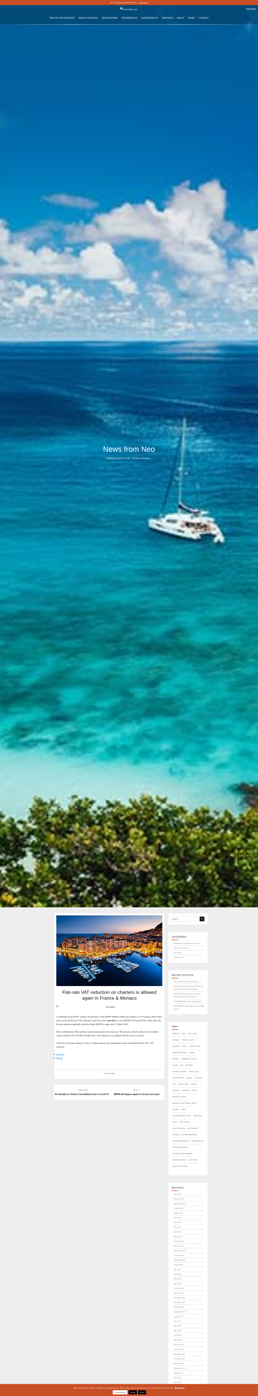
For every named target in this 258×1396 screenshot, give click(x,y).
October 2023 (179, 1307)
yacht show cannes (179, 1166)
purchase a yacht (179, 1096)
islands (175, 1065)
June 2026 (177, 1194)
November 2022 (179, 1358)
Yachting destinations (180, 1140)
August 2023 (178, 1316)
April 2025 (178, 1232)
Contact (203, 17)
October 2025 (179, 1208)
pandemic (176, 1090)
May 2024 (177, 1279)
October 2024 (179, 1255)
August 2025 (178, 1213)
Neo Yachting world (181, 948)
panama (194, 1084)
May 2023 (177, 1330)
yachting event (197, 1140)
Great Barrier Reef (179, 1052)
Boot (183, 1033)
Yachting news (109, 1073)
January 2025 (179, 1246)
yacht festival (192, 1128)
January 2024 (179, 1293)
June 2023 (177, 1326)
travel (183, 1109)
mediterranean (177, 1077)
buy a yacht (192, 1033)
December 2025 (179, 1203)
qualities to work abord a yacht (184, 1103)
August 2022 (178, 1373)
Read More (180, 1387)
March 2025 (178, 1236)
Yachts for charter (61, 17)
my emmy (198, 1077)
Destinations (110, 17)
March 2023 (178, 1340)
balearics (175, 1033)
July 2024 (177, 1269)
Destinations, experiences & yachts (186, 943)
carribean (176, 1039)
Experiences (129, 17)
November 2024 (179, 1250)
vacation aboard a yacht (181, 1115)
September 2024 (180, 1260)
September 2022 (180, 1368)
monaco (189, 1077)
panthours (186, 1090)
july (181, 1065)
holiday (191, 1052)
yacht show (193, 1159)
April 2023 (178, 1335)
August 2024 (178, 1264)
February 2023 (179, 1344)
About (180, 17)
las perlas (189, 1065)
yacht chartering (178, 1128)
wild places (198, 1115)
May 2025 (177, 1227)
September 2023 (180, 1311)
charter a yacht (188, 1039)
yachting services (179, 1159)
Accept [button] (132, 1392)
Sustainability (149, 17)
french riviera (195, 1046)
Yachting (175, 1134)
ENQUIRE (251, 8)
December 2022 (179, 1354)
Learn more (143, 2)
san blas (175, 1109)
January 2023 (179, 1349)
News (191, 17)
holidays (175, 1058)
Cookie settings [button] (120, 1392)
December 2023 (179, 1297)
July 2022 (177, 1377)
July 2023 (177, 1321)
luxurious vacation (179, 1071)
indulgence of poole (188, 1058)
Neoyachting (183, 1084)
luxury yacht (193, 1071)
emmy (184, 1046)
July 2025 (177, 1217)
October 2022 (179, 1363)
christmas (176, 1046)
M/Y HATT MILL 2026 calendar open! (188, 1001)
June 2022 (177, 1382)
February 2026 (179, 1199)
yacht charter (184, 1122)
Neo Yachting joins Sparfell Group (186, 981)
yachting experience (180, 1147)
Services (167, 17)
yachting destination (189, 1134)
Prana (194, 1090)
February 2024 (179, 1288)
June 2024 (177, 1274)
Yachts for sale (88, 17)
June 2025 (177, 1222)
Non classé (178, 952)
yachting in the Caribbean (182, 1153)
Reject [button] (142, 1392)
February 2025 (179, 1241)
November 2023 (179, 1302)
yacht (174, 1122)
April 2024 (178, 1283)
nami (174, 1084)
